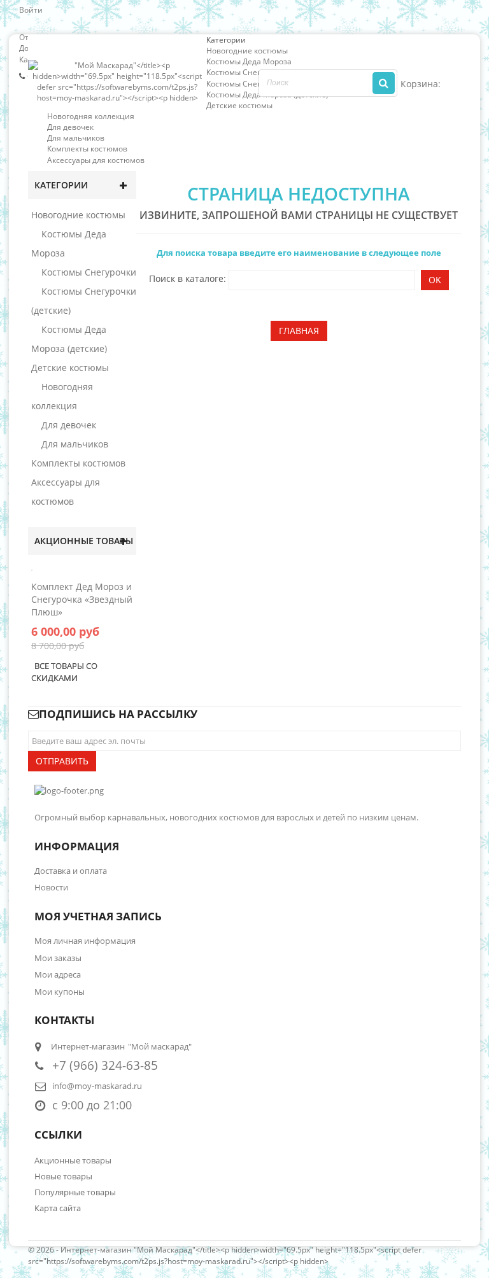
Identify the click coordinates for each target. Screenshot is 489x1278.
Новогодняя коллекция (90, 116)
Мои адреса (57, 974)
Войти (31, 9)
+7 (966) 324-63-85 (105, 1065)
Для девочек (70, 127)
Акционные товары (83, 541)
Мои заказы (58, 958)
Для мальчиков (75, 137)
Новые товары (63, 1176)
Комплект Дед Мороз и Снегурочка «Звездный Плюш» (81, 599)
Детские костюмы (239, 105)
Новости (51, 887)
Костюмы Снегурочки (246, 72)
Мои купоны (59, 991)
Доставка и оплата (70, 870)
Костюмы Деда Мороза (249, 61)
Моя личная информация (85, 940)
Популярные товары (75, 1192)
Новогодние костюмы (247, 50)
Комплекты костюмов (87, 148)
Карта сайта (57, 1208)
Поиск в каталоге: (187, 278)
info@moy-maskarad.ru (97, 1086)
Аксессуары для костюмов (96, 160)
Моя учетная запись (98, 916)
